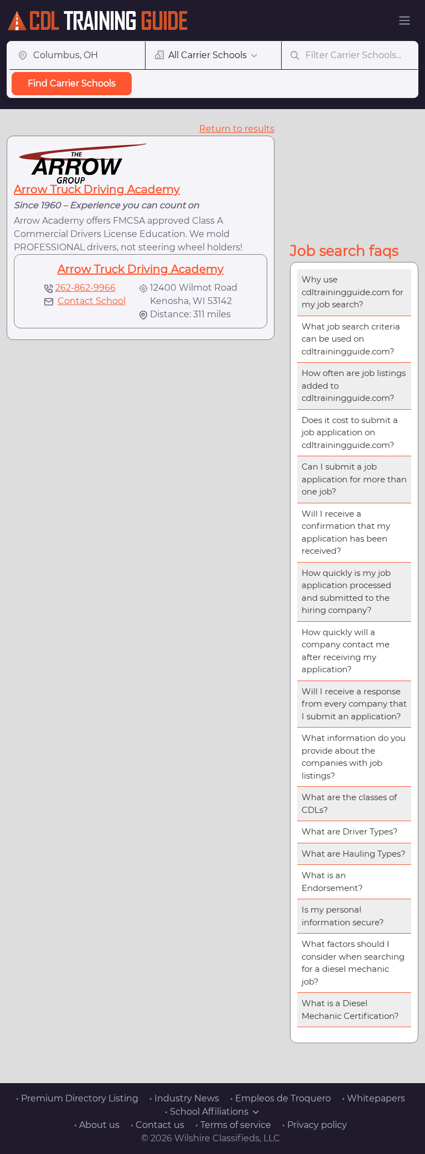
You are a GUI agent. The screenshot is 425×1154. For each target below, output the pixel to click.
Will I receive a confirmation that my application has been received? (346, 532)
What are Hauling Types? (354, 853)
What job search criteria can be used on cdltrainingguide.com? (351, 339)
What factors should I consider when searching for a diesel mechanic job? (353, 963)
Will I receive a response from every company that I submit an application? (354, 704)
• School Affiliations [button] (206, 1111)
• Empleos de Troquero (280, 1098)
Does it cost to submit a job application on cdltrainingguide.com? (350, 432)
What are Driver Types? (350, 831)
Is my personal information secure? (343, 916)
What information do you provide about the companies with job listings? (354, 757)
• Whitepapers (373, 1098)
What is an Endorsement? (332, 881)
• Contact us (157, 1125)
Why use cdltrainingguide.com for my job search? (352, 292)
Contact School (92, 301)
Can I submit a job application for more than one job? (354, 479)
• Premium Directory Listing (77, 1098)
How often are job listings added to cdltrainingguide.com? (354, 385)
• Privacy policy (314, 1125)
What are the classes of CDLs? (349, 803)
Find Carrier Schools (72, 83)
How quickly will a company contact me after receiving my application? (346, 651)
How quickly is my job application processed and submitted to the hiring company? (346, 592)
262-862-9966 (85, 287)
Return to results (236, 128)
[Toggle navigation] (404, 20)
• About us (97, 1125)
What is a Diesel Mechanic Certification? (350, 1009)
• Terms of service (233, 1125)
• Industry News (184, 1098)
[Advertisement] (357, 177)
